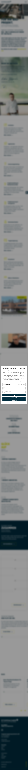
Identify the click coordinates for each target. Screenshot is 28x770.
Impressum (3, 766)
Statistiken (8, 391)
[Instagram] (2, 730)
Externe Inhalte (9, 388)
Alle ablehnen (14, 400)
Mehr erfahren (7, 135)
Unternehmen (4, 753)
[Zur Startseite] (14, 720)
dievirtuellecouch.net (7, 762)
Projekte (3, 758)
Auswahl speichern (14, 395)
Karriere (3, 746)
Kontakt (3, 749)
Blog (2, 748)
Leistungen (3, 756)
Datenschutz (4, 764)
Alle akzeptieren (14, 397)
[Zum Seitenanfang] (26, 764)
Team (2, 754)
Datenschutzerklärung (16, 381)
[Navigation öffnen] (26, 2)
